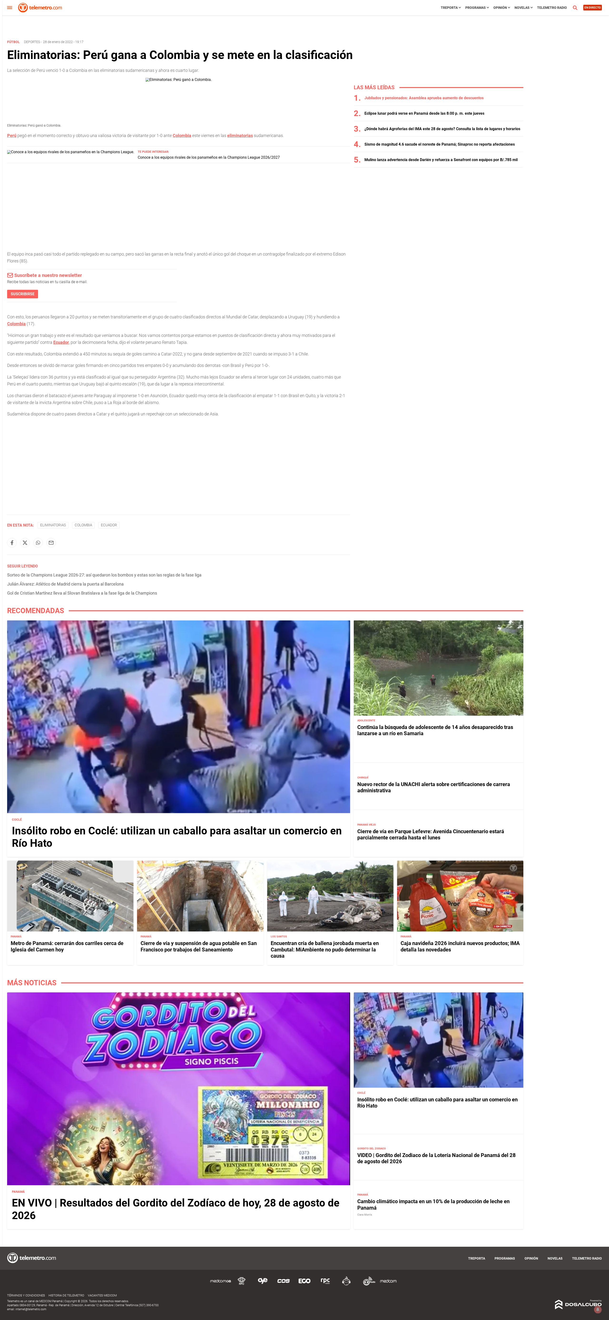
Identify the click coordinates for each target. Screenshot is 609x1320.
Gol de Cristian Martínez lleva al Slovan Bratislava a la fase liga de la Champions (82, 593)
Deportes (32, 42)
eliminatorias (240, 135)
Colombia (182, 135)
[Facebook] (12, 542)
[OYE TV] (262, 1284)
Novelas (522, 7)
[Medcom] (388, 1284)
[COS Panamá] (283, 1284)
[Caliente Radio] (346, 1284)
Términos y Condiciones (26, 1295)
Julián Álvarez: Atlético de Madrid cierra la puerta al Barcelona (65, 583)
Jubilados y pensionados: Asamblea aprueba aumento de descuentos (424, 98)
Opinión (500, 7)
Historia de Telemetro (66, 1295)
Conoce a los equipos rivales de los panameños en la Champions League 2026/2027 (209, 157)
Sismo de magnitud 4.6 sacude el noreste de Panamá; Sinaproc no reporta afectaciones (439, 144)
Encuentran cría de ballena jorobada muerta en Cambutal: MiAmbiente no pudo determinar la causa (325, 949)
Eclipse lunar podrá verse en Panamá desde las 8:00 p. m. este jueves (424, 113)
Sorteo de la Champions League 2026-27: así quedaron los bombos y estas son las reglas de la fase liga (104, 574)
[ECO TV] (304, 1284)
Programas (475, 7)
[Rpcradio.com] (325, 1284)
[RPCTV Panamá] (241, 1284)
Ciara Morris (364, 1214)
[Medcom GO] (220, 1284)
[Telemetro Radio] (367, 1284)
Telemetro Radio (552, 7)
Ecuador (61, 342)
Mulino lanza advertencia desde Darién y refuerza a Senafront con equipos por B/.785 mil (441, 160)
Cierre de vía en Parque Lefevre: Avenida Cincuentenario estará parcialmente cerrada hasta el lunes (430, 834)
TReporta (449, 7)
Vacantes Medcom (102, 1295)
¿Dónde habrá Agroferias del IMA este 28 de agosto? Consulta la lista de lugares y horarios (442, 129)
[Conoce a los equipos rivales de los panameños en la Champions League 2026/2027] (70, 152)
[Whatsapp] (38, 542)
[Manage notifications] (598, 1309)
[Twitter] (25, 542)
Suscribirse (22, 294)
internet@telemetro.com (30, 1309)
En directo (592, 7)
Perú (11, 135)
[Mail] (51, 542)
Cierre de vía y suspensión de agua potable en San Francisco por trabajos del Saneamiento (199, 946)
